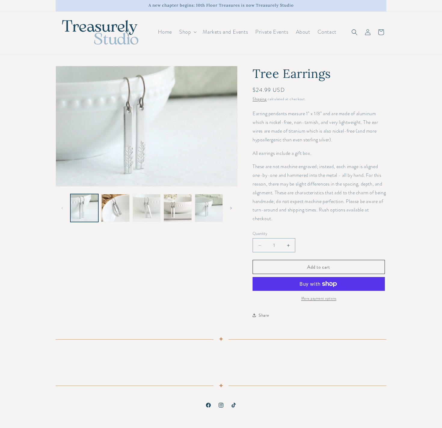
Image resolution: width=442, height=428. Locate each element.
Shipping (260, 99)
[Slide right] (231, 208)
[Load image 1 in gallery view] (84, 208)
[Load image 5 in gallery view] (209, 208)
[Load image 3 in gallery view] (147, 208)
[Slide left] (62, 208)
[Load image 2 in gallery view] (115, 208)
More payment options (318, 298)
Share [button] (264, 315)
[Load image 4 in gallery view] (178, 208)
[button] (187, 32)
